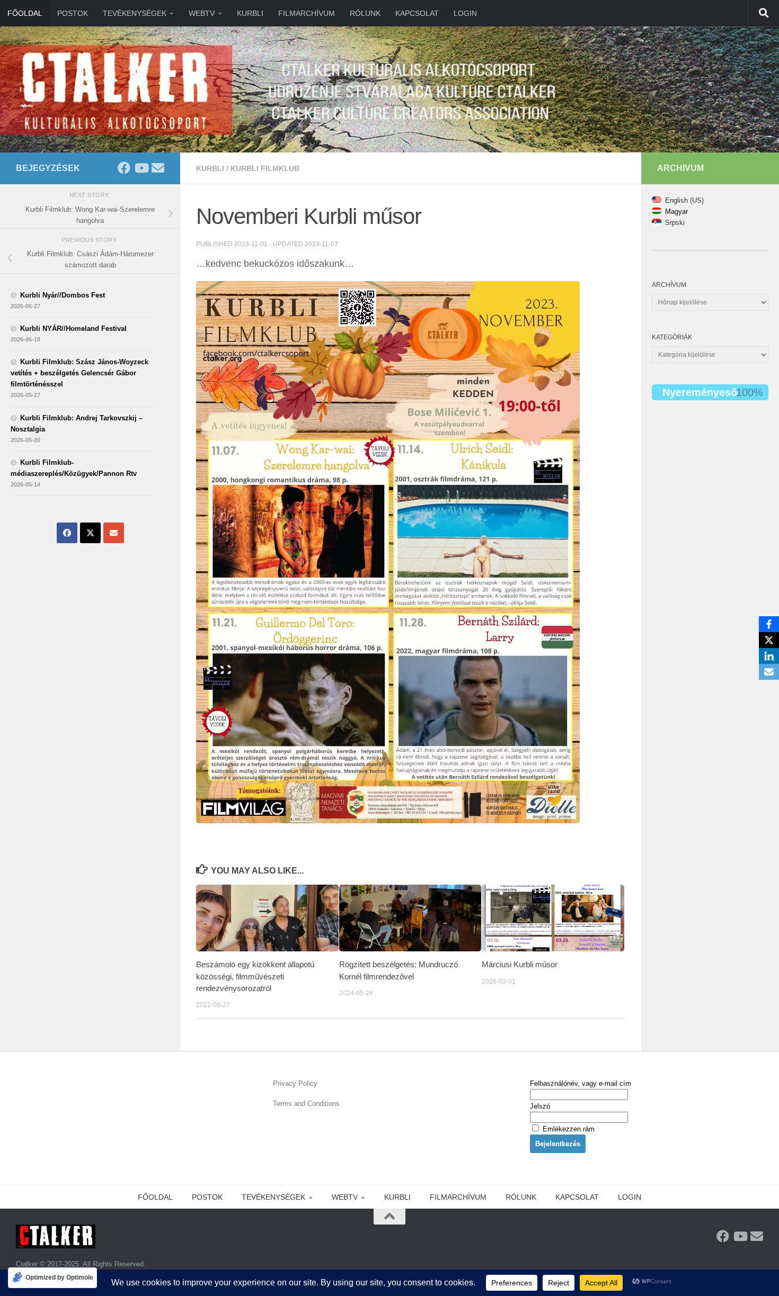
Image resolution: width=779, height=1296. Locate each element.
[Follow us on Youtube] (141, 167)
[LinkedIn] (769, 656)
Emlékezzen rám (568, 1129)
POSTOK (72, 13)
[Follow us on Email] (158, 167)
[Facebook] (769, 624)
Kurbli (210, 168)
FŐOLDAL (24, 13)
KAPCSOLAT (417, 13)
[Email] (769, 672)
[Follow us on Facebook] (124, 167)
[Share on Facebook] (67, 533)
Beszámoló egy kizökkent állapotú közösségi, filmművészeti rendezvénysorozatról (255, 976)
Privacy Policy (295, 1083)
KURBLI (250, 13)
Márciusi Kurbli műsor (519, 964)
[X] (769, 640)
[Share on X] (90, 533)
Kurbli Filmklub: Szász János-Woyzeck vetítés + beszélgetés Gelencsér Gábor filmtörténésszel (79, 373)
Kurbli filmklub (265, 168)
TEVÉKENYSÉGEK (134, 13)
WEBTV (202, 13)
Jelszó (540, 1106)
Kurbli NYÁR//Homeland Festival (73, 328)
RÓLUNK (365, 13)
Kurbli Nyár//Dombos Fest (62, 295)
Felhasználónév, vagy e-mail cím (580, 1083)
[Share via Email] (113, 533)
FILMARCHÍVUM (306, 13)
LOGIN (465, 13)
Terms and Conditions (306, 1104)
